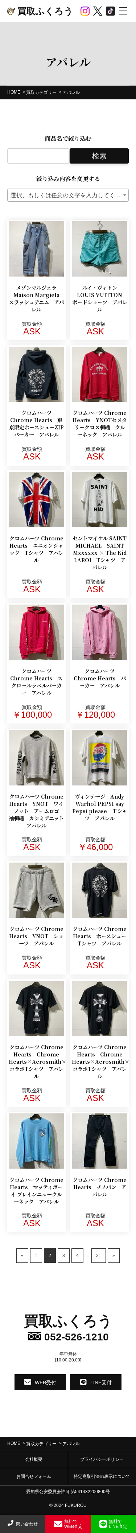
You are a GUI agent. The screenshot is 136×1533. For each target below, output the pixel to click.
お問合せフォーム (33, 1476)
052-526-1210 (75, 1337)
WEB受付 (45, 1382)
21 (98, 1255)
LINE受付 (101, 1382)
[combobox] (68, 195)
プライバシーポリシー (102, 1459)
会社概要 (33, 1459)
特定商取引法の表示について (102, 1476)
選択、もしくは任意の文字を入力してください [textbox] (69, 195)
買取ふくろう (44, 11)
